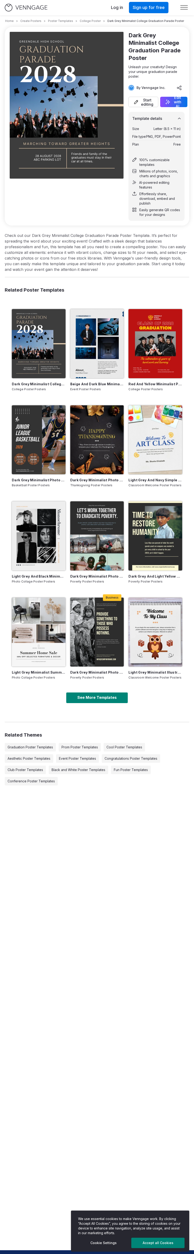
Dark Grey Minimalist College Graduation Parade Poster (39, 384)
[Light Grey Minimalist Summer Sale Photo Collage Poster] (39, 632)
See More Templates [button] (97, 697)
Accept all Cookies (158, 1243)
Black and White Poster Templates (78, 770)
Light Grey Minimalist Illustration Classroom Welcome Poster (155, 672)
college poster (90, 21)
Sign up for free (149, 7)
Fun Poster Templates (131, 770)
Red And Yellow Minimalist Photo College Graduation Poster (155, 384)
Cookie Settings (103, 1243)
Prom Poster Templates (80, 747)
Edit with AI (177, 102)
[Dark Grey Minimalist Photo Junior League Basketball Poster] (39, 439)
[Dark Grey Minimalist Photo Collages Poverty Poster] (97, 535)
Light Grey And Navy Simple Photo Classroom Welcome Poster (155, 480)
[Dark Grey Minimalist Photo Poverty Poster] (97, 632)
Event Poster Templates (77, 758)
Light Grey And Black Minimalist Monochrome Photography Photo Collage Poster (39, 576)
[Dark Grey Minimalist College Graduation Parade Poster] (39, 343)
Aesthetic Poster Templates (29, 758)
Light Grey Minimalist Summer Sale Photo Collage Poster (39, 672)
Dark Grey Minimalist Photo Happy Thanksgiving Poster (97, 480)
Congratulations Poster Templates (131, 758)
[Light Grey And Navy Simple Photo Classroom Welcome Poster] (155, 439)
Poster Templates (60, 21)
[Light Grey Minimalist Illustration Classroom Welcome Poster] (155, 632)
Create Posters (30, 21)
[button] (143, 102)
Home (9, 21)
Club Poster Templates (25, 770)
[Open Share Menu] (179, 88)
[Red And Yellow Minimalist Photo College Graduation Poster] (155, 343)
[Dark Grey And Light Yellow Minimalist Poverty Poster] (155, 535)
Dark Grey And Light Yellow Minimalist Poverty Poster (155, 576)
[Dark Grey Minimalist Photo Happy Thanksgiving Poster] (97, 439)
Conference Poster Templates (31, 781)
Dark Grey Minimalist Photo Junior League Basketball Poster (39, 480)
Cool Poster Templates (124, 747)
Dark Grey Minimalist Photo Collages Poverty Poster (97, 576)
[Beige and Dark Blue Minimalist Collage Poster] (97, 343)
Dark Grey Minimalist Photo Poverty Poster (97, 672)
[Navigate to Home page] (26, 8)
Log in (117, 7)
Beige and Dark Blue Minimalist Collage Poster (97, 384)
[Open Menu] (184, 7)
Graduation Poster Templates (30, 747)
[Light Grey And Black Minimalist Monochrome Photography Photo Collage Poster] (39, 535)
